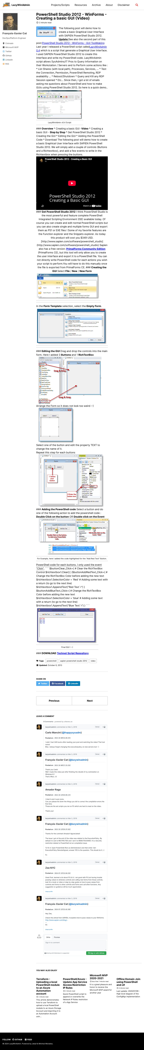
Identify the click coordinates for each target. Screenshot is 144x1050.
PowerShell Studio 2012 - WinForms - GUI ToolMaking (73, 43)
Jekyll (34, 1044)
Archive (96, 4)
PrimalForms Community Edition (85, 248)
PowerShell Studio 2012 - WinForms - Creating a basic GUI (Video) (71, 16)
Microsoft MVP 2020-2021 (99, 977)
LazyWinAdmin (21, 4)
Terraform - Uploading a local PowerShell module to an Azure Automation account (48, 986)
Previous (54, 700)
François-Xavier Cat (14, 33)
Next (90, 700)
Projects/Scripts (60, 4)
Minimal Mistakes (46, 1044)
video (93, 661)
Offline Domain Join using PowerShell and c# (128, 982)
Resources (81, 4)
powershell (51, 661)
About (109, 4)
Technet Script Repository (73, 653)
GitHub (18, 1039)
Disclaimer (124, 4)
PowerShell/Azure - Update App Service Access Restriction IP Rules (75, 983)
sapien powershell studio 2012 (73, 661)
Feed (29, 1039)
